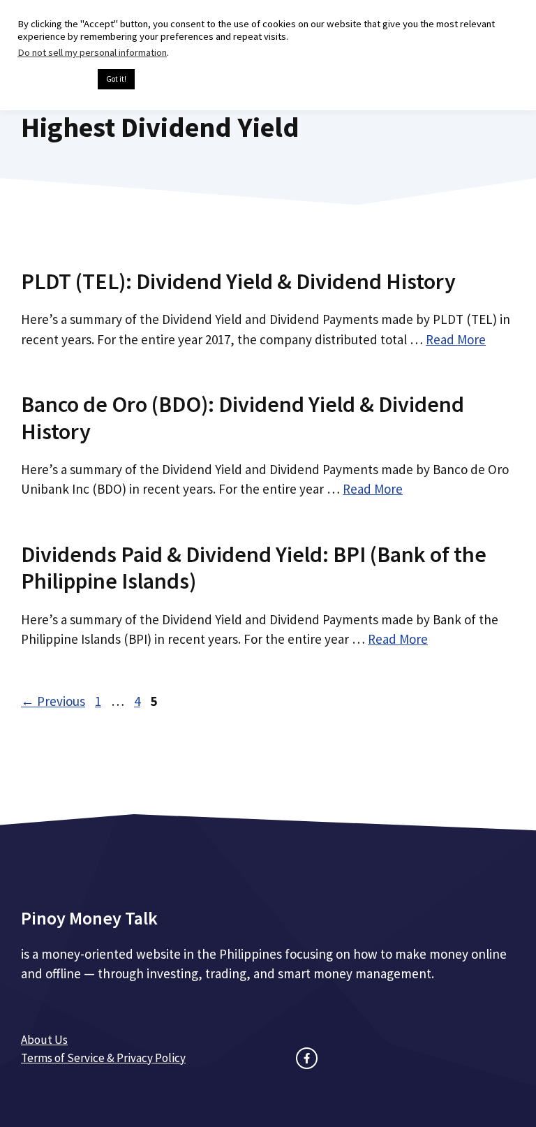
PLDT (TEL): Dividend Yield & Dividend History (238, 281)
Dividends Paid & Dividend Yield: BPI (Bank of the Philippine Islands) (253, 567)
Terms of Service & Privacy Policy (103, 1058)
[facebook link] (307, 1058)
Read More (456, 339)
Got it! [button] (116, 79)
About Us (44, 1039)
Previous (53, 701)
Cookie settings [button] (54, 79)
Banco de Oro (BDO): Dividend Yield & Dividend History (242, 417)
